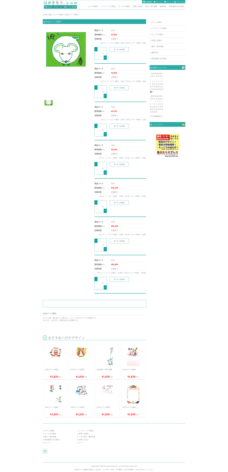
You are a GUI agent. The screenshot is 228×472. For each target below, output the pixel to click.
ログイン (159, 1)
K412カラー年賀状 (129, 369)
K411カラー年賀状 (52, 407)
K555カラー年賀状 (103, 407)
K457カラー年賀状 (129, 407)
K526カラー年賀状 (52, 369)
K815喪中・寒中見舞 (104, 369)
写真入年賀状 (157, 40)
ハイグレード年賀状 (159, 28)
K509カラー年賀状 (77, 407)
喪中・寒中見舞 (157, 46)
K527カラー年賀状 (77, 369)
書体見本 (155, 52)
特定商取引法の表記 (159, 58)
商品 (50, 14)
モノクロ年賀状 (157, 34)
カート (168, 1)
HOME (45, 14)
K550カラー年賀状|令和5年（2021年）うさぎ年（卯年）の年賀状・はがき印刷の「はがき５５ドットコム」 (114, 469)
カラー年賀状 (59, 14)
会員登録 (148, 1)
